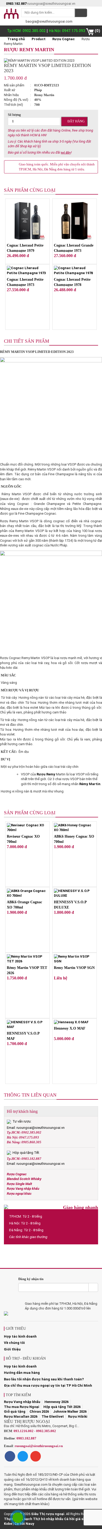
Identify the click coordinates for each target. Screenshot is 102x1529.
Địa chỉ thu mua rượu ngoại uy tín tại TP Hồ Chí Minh (48, 1385)
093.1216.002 (23, 1431)
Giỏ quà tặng (14, 1411)
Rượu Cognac (63, 39)
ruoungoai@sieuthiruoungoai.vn (39, 1446)
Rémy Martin (89, 784)
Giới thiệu (12, 1349)
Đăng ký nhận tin (30, 1279)
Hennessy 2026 (56, 1402)
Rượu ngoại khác (19, 1194)
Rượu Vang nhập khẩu (23, 1189)
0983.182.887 (26, 1438)
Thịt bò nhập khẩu (48, 1519)
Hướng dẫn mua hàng (22, 1373)
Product (39, 39)
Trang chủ (16, 39)
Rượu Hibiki (77, 1416)
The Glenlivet (53, 1416)
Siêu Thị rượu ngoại (47, 1514)
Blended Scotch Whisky (24, 1179)
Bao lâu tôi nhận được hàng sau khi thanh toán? (44, 1379)
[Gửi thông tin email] (93, 1287)
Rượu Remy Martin (29, 49)
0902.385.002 (46, 1431)
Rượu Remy (46, 774)
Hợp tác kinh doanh (20, 1336)
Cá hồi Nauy (24, 1524)
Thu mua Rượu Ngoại (21, 1407)
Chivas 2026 (39, 1411)
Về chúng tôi (14, 1343)
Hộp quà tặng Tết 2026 (62, 1407)
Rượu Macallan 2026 (20, 1416)
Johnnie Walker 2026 (70, 1411)
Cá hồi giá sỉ (74, 1519)
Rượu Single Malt (19, 1184)
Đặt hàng (75, 121)
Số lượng (14, 115)
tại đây (66, 152)
